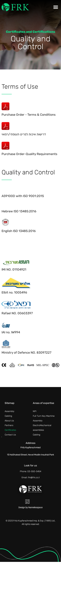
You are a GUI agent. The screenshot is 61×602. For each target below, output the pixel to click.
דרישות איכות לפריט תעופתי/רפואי (24, 134)
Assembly (9, 411)
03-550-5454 (34, 471)
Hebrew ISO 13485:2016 (19, 211)
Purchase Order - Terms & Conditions (29, 114)
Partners (9, 425)
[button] (55, 7)
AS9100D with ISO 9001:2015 (23, 196)
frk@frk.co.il (34, 477)
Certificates (10, 430)
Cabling (8, 416)
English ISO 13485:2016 (19, 231)
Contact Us (10, 434)
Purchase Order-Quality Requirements (29, 154)
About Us (9, 420)
